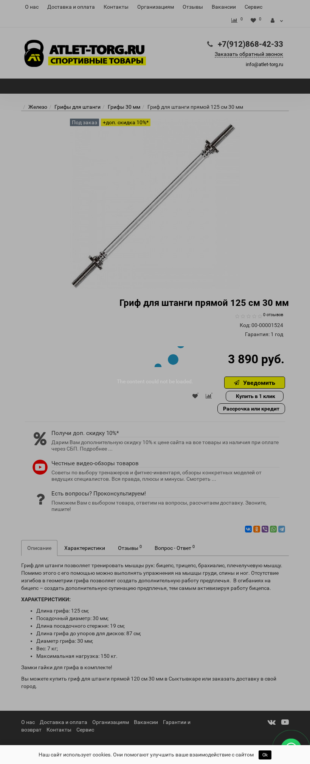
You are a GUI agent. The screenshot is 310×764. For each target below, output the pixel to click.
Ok (265, 755)
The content (131, 381)
